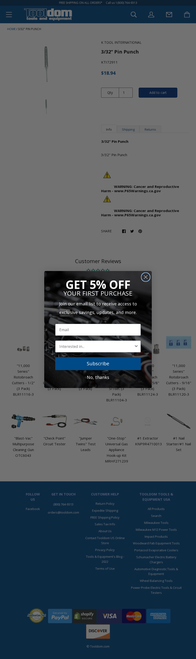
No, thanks (98, 377)
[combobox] (96, 346)
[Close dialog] (146, 277)
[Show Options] (136, 346)
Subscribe (98, 363)
